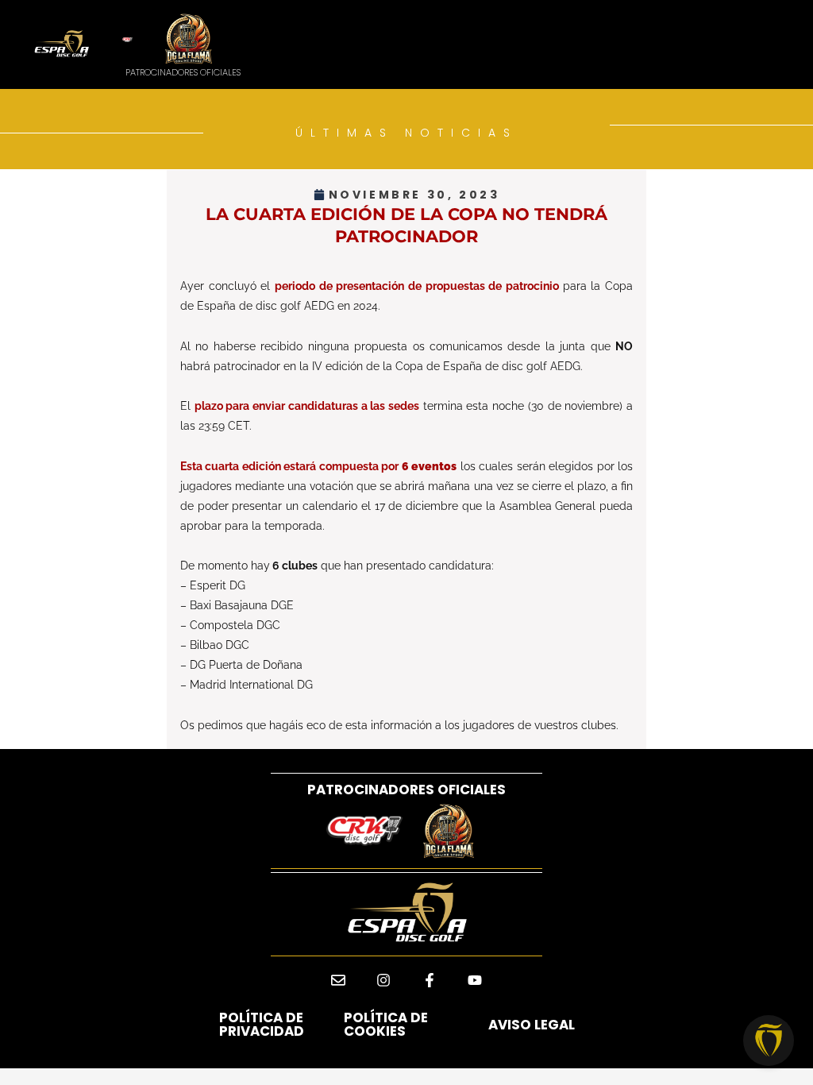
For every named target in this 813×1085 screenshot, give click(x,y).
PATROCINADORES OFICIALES (406, 789)
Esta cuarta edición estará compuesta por (318, 466)
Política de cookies (386, 1024)
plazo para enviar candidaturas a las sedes (307, 406)
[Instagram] (383, 981)
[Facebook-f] (429, 981)
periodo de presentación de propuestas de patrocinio (419, 286)
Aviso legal (531, 1024)
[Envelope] (338, 981)
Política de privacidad (261, 1024)
